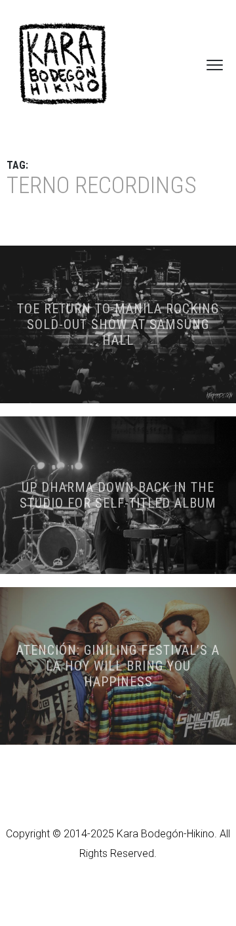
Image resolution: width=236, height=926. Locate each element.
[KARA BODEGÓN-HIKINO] (62, 65)
